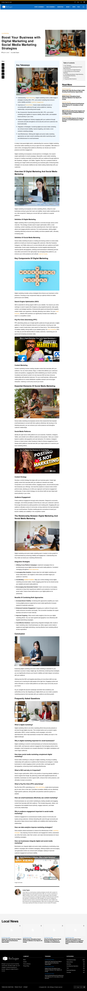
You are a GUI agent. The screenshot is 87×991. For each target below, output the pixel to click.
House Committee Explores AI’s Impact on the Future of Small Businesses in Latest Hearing (73, 119)
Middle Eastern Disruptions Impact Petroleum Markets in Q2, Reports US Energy (71, 97)
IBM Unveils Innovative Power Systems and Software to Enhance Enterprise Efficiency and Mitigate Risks (73, 112)
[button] (83, 7)
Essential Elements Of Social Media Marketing (71, 72)
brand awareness (33, 569)
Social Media (29, 105)
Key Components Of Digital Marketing (72, 69)
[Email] (3, 77)
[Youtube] (84, 2)
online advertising (40, 787)
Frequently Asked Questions (70, 79)
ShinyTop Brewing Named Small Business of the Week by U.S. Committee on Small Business (73, 105)
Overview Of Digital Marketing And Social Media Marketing (72, 67)
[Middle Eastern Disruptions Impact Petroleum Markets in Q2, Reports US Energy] (33, 930)
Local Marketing (5, 33)
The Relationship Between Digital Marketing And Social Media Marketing (73, 75)
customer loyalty (43, 254)
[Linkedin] (78, 2)
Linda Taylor (16, 52)
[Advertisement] (43, 19)
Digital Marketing (30, 98)
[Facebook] (75, 2)
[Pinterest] (3, 71)
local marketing (52, 329)
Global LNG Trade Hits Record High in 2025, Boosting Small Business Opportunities (73, 91)
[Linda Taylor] (18, 896)
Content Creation (29, 579)
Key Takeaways (67, 65)
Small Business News (66, 89)
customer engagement (37, 102)
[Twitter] (81, 2)
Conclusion (66, 77)
